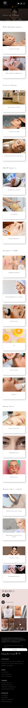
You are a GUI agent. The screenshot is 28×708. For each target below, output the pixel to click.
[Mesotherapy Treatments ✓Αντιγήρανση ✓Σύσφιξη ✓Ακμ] (7, 624)
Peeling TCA (14, 394)
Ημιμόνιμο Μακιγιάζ (6, 682)
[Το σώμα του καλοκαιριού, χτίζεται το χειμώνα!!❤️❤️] (7, 612)
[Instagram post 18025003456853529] (20, 624)
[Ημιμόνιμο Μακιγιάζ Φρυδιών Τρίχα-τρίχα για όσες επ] (20, 612)
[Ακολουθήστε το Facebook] (24, 3)
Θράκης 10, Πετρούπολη (7, 699)
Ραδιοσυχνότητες (14, 321)
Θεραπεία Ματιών (14, 477)
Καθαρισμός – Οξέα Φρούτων (8, 687)
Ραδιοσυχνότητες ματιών (14, 428)
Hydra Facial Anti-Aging (14, 49)
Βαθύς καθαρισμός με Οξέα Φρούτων (14, 73)
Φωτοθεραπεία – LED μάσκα (14, 190)
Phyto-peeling (14, 214)
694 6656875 (4, 697)
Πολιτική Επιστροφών (6, 676)
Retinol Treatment (14, 370)
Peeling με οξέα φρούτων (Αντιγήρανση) (14, 297)
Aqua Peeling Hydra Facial (7, 689)
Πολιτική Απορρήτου (6, 674)
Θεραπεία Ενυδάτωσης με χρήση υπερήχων (14, 156)
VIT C (14, 345)
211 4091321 (4, 695)
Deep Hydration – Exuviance (14, 107)
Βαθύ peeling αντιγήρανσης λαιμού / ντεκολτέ (14, 536)
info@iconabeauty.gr (6, 701)
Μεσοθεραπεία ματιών (14, 452)
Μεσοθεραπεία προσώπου (14, 272)
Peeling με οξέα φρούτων (14, 238)
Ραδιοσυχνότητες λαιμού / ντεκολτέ (14, 511)
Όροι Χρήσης (4, 672)
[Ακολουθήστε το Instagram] (21, 3)
